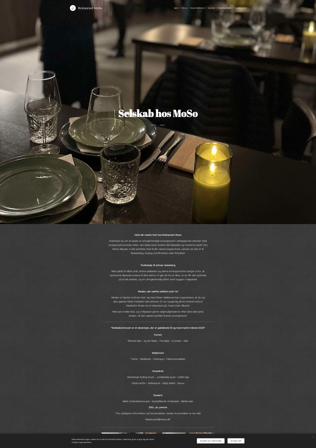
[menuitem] (176, 8)
